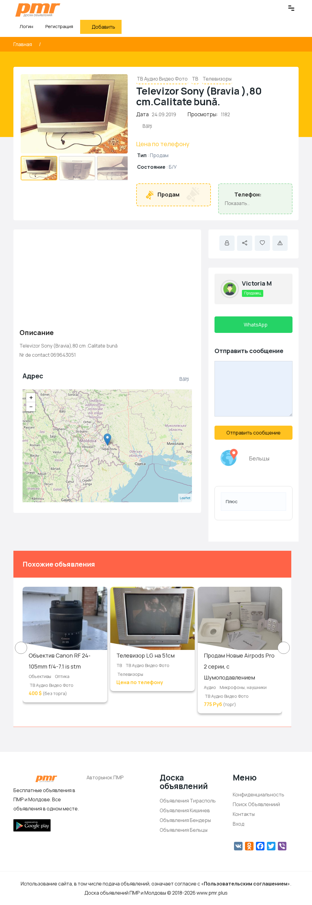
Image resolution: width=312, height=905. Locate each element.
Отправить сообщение (253, 432)
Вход (238, 823)
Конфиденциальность (258, 794)
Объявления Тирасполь (188, 800)
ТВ (195, 78)
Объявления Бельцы (183, 830)
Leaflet (185, 498)
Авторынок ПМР (105, 777)
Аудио (210, 687)
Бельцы (259, 458)
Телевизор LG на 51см (145, 655)
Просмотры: (203, 114)
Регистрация (59, 26)
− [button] (31, 406)
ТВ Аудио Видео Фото (162, 78)
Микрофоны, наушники (243, 687)
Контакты (244, 814)
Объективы (40, 676)
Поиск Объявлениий (256, 804)
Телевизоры (217, 78)
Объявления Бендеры (185, 820)
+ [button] (31, 397)
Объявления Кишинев (185, 810)
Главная (23, 44)
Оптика (62, 676)
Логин (26, 26)
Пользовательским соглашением (245, 883)
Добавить (103, 26)
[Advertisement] (107, 278)
